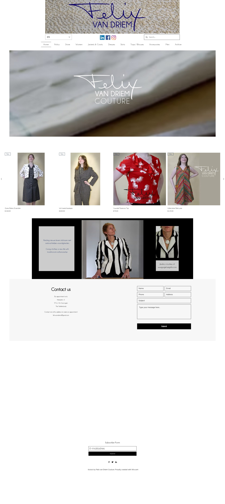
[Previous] (35, 250)
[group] (112, 183)
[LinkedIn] (102, 37)
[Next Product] (223, 179)
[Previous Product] (1, 179)
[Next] (189, 250)
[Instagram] (113, 37)
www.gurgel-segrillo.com (167, 267)
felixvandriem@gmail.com (61, 315)
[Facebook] (108, 37)
